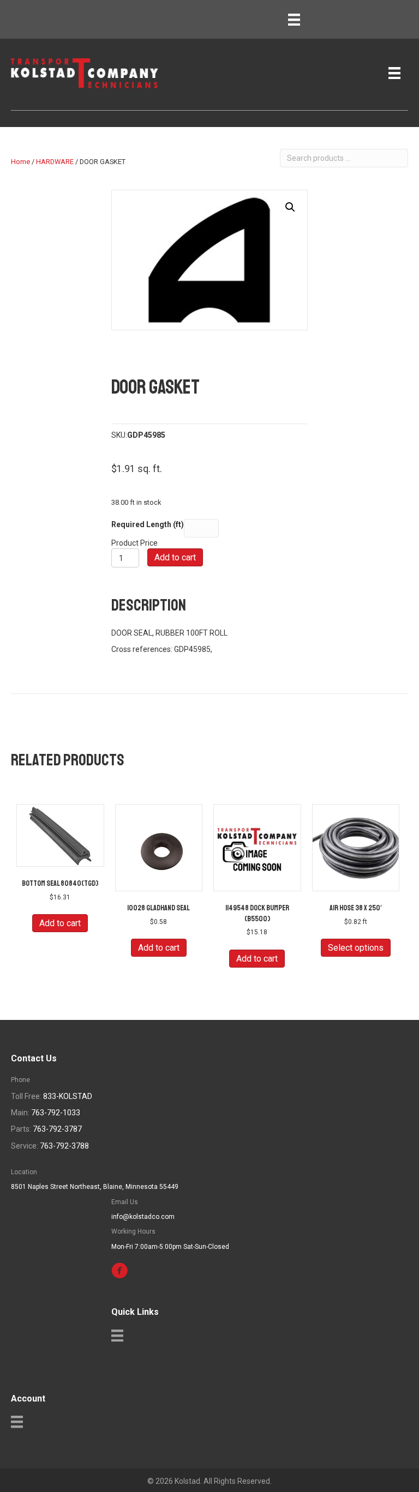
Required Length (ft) (147, 524)
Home (20, 162)
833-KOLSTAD (67, 1096)
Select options (356, 948)
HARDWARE (55, 162)
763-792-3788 (64, 1145)
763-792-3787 (57, 1129)
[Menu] (294, 19)
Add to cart (175, 557)
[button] (290, 207)
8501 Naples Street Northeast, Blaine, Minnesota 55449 (94, 1187)
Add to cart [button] (60, 923)
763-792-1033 (55, 1112)
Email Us (124, 1202)
